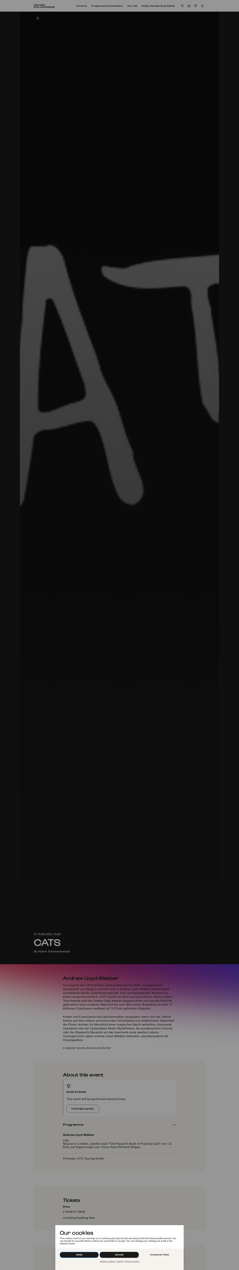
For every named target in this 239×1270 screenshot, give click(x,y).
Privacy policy (132, 1262)
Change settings (159, 1255)
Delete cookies (107, 1262)
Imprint (120, 1262)
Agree (79, 1255)
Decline (119, 1255)
